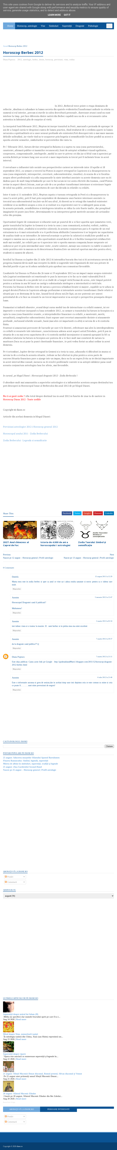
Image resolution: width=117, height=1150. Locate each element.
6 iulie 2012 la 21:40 (105, 677)
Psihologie (93, 26)
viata (66, 59)
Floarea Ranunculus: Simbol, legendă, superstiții (25, 761)
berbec (35, 59)
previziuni (58, 59)
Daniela (15, 577)
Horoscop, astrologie (27, 26)
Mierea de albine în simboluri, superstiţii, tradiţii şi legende (30, 764)
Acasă (5, 46)
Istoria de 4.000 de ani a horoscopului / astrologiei (55, 544)
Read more (21, 1019)
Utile (19, 37)
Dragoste (80, 26)
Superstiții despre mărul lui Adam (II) (20, 1014)
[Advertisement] (28, 85)
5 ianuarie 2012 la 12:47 (103, 597)
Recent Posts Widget (9, 1102)
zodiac (72, 59)
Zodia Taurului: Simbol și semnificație (92, 544)
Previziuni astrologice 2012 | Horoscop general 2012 (30, 426)
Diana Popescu (18, 657)
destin (41, 59)
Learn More (54, 15)
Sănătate (9, 37)
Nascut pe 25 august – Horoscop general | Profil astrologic (29, 770)
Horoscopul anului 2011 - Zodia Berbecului (25, 433)
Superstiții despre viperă (14, 1054)
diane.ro (20, 1146)
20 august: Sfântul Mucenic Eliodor (19, 1093)
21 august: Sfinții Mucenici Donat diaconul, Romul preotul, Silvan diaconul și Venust (42, 1074)
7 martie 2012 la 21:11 (104, 656)
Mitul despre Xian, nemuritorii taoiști (20, 1034)
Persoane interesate (58, 1109)
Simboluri (53, 26)
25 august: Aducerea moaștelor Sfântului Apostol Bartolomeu (31, 758)
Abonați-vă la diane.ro (21, 1109)
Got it (67, 15)
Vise (43, 26)
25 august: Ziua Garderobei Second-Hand (22, 767)
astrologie (27, 59)
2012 (20, 59)
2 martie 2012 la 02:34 (104, 621)
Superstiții (67, 26)
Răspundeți (17, 589)
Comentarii (12, 882)
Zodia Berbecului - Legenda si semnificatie (25, 440)
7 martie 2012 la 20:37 (104, 639)
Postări (10, 877)
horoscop (49, 59)
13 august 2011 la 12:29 (103, 576)
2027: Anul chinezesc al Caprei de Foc (16, 544)
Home (10, 26)
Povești (105, 30)
